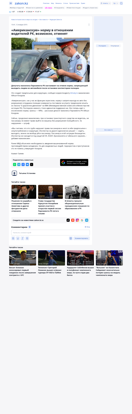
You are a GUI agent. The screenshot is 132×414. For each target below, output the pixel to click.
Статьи (65, 3)
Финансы (58, 3)
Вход (88, 227)
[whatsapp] (14, 164)
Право (83, 3)
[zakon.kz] (21, 3)
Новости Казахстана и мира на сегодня (24, 19)
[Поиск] (121, 3)
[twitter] (31, 164)
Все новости (44, 19)
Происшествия (74, 3)
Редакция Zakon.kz (56, 19)
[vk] (27, 164)
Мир (52, 3)
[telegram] (19, 164)
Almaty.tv (74, 93)
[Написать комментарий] (50, 232)
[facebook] (23, 164)
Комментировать (81, 238)
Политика (46, 3)
